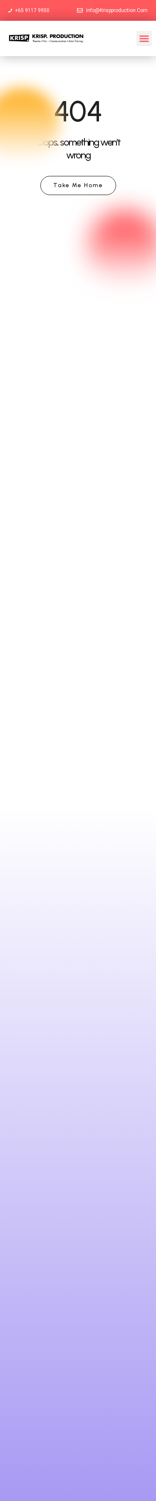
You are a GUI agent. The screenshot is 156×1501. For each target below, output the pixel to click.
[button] (144, 39)
